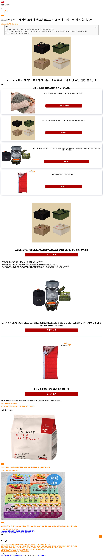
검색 (2, 534)
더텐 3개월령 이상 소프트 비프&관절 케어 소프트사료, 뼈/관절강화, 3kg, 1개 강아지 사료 (25, 467)
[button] (95, 27)
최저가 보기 (63, 132)
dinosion (15, 24)
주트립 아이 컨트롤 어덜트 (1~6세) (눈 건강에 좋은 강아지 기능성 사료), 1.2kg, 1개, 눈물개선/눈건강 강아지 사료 (31, 548)
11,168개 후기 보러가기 (64, 105)
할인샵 (2, 2)
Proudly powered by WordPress (12, 555)
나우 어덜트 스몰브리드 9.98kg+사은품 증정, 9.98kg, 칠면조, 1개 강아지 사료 (22, 549)
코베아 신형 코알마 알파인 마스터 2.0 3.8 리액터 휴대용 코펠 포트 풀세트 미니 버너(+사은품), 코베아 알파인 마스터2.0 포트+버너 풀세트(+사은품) (47, 31)
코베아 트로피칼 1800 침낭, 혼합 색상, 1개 (18, 33)
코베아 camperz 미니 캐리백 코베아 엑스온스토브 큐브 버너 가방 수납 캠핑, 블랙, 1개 (30, 29)
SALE (6, 11)
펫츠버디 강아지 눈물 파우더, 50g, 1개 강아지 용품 (15, 551)
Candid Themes (39, 555)
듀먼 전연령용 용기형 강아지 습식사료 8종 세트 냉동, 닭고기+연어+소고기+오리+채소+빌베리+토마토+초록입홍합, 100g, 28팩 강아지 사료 (39, 526)
